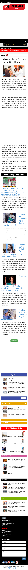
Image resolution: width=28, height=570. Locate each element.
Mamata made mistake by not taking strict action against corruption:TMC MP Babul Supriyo (16, 380)
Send (24, 558)
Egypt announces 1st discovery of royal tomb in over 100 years (16, 411)
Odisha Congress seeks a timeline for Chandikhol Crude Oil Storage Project (16, 388)
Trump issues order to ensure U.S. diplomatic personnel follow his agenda (16, 488)
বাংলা (7, 2)
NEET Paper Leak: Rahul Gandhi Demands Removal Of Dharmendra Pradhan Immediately (16, 393)
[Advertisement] (14, 25)
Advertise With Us (6, 520)
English (1, 2)
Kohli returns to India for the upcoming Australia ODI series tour (16, 510)
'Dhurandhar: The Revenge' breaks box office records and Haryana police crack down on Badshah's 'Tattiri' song (16, 461)
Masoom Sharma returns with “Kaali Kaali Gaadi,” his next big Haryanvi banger (16, 467)
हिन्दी (4, 2)
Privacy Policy (5, 524)
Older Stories (14, 340)
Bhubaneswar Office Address (8, 523)
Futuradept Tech (12, 568)
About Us (4, 522)
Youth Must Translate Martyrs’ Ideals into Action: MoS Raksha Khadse (16, 503)
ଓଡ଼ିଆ (9, 2)
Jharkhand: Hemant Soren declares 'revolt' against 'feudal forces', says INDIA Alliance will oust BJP (12, 191)
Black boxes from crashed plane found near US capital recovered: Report (16, 492)
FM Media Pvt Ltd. (12, 567)
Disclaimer (4, 525)
